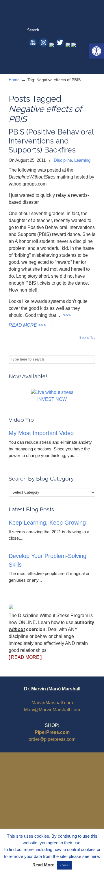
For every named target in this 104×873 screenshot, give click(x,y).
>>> (67, 315)
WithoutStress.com (52, 13)
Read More (43, 864)
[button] (96, 51)
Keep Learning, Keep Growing (47, 522)
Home (14, 79)
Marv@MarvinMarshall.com (52, 709)
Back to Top (87, 337)
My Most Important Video (41, 433)
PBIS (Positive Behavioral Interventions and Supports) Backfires (51, 141)
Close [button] (64, 865)
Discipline (63, 160)
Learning (82, 160)
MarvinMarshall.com (52, 702)
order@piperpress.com (52, 739)
